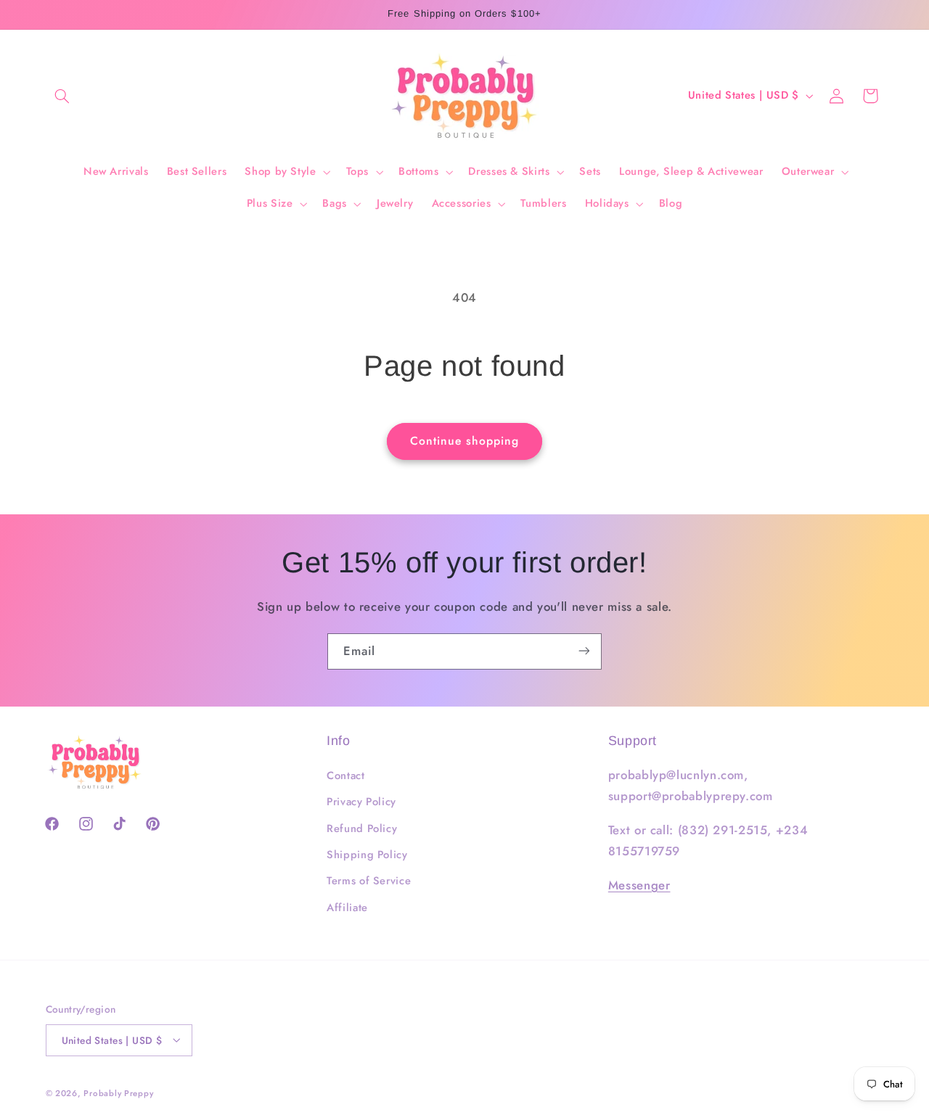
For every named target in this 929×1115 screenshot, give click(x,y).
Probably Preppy (118, 1092)
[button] (62, 95)
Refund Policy (362, 828)
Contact (345, 775)
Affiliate (347, 908)
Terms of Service (369, 881)
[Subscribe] (584, 651)
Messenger (639, 885)
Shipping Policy (367, 855)
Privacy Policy (361, 802)
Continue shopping (465, 440)
